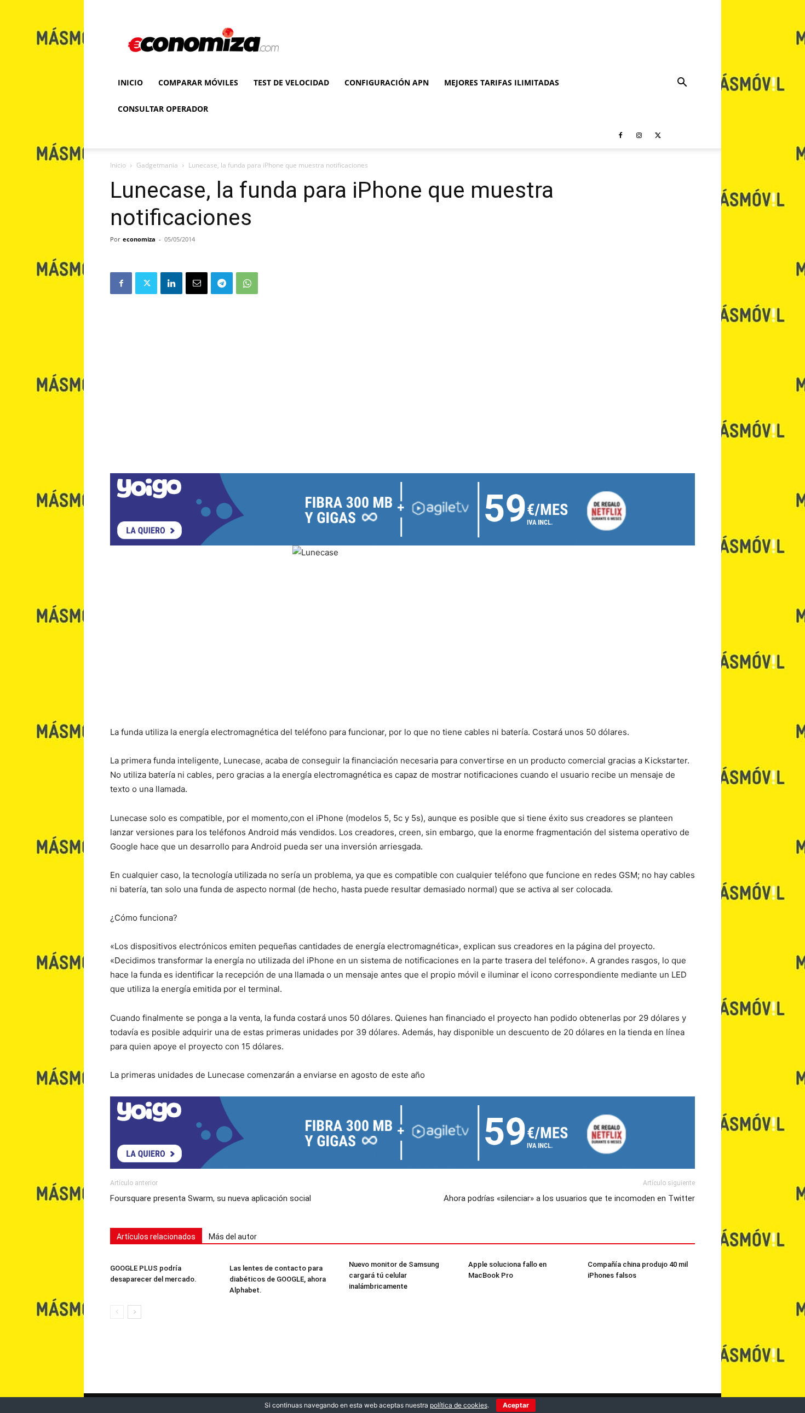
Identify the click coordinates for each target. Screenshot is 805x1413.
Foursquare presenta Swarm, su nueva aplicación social (210, 1198)
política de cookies (458, 1405)
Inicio (130, 82)
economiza (139, 239)
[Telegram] (222, 283)
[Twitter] (657, 135)
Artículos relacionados (156, 1236)
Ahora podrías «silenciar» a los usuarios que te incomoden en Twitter (569, 1198)
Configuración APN (386, 82)
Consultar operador (163, 109)
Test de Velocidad (291, 82)
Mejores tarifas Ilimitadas (501, 82)
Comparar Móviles (198, 82)
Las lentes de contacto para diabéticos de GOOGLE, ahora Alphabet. (277, 1279)
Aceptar (516, 1405)
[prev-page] (117, 1312)
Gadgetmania (157, 165)
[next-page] (134, 1312)
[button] (682, 83)
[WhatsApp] (247, 283)
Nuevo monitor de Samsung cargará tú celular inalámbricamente (394, 1275)
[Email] (197, 283)
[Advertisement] (402, 380)
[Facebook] (620, 135)
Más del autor (233, 1236)
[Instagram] (639, 135)
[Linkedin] (171, 283)
